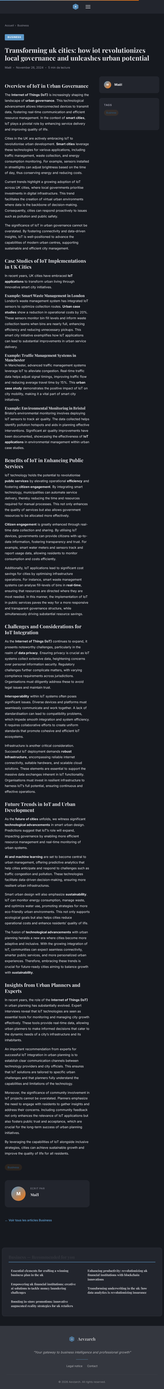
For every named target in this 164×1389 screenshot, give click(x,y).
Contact (92, 1366)
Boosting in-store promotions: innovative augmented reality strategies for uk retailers (42, 1303)
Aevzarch (87, 1339)
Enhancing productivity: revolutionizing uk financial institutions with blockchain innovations (117, 1275)
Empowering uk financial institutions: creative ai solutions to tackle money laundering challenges (43, 1288)
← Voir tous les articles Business (28, 1220)
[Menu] (88, 7)
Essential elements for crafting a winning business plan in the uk (39, 1273)
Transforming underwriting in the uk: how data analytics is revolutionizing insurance (117, 1290)
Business (23, 25)
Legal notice (74, 1366)
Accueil (9, 25)
